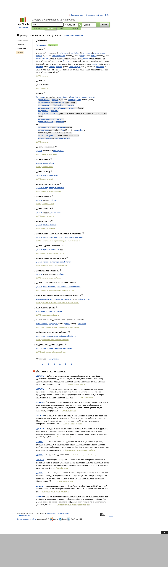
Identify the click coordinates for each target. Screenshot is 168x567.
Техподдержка (51, 513)
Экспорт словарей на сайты (26, 519)
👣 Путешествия (24, 515)
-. (77, 67)
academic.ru (23, 28)
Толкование (41, 45)
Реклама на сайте (63, 513)
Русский (20, 52)
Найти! (104, 25)
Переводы (50, 29)
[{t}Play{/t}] (44, 49)
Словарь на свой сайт (94, 15)
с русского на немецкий (73, 35)
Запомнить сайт (77, 15)
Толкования (37, 29)
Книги (62, 29)
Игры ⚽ (75, 29)
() (63, 105)
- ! (46, 135)
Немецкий (20, 44)
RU (106, 15)
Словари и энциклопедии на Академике (53, 19)
